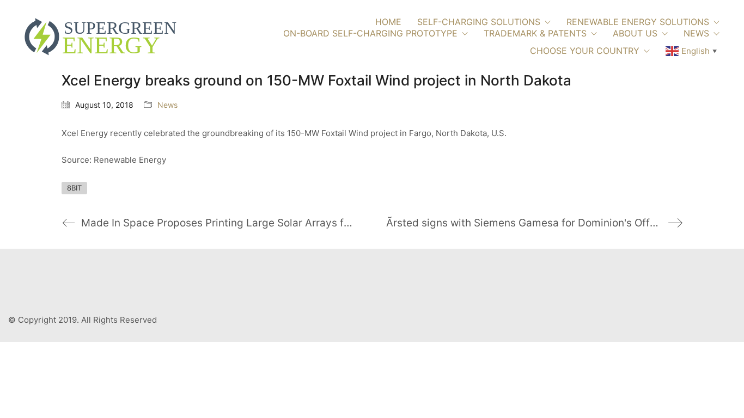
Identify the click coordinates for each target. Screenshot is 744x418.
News (167, 104)
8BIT (74, 187)
